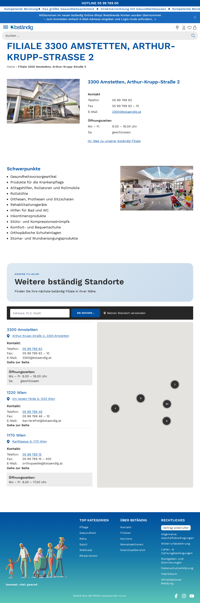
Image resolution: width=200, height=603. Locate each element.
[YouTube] (191, 596)
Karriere (126, 538)
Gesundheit (87, 532)
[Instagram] (184, 596)
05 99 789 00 (108, 3)
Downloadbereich (133, 550)
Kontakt (125, 527)
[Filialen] (177, 28)
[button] (5, 27)
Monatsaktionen (131, 544)
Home (11, 66)
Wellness (85, 550)
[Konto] (184, 28)
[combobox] (95, 35)
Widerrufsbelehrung (175, 543)
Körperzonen (88, 555)
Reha (83, 538)
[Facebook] (176, 596)
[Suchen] (193, 35)
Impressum (169, 573)
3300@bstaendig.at (126, 112)
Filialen (125, 532)
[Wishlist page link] (189, 28)
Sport (83, 544)
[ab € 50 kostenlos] (171, 28)
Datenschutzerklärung (177, 568)
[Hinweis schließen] (195, 17)
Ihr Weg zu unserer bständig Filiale (114, 141)
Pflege (83, 527)
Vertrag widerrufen (176, 527)
